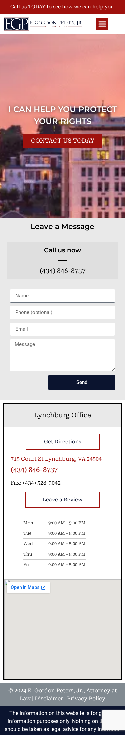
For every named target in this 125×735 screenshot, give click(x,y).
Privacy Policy (86, 698)
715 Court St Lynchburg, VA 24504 (56, 459)
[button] (102, 24)
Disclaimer (49, 698)
